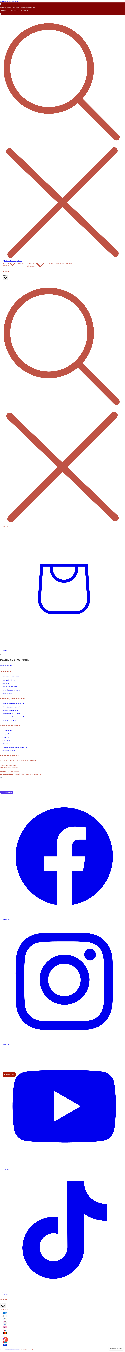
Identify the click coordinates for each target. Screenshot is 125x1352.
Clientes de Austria (9, 720)
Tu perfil (6, 737)
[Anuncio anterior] (0, 4)
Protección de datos (9, 680)
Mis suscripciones (9, 750)
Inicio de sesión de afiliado (12, 713)
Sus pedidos (7, 734)
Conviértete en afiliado (10, 710)
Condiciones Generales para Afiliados (15, 717)
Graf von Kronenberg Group (12, 1349)
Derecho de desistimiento (11, 690)
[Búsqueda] (62, 137)
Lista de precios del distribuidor (13, 703)
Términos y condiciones (11, 677)
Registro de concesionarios (12, 707)
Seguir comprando (6, 665)
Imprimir (6, 683)
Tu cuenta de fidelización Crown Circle (15, 747)
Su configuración (8, 744)
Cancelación (7, 693)
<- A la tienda (7, 730)
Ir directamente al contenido (9, 1)
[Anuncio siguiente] (0, 14)
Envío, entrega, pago (10, 686)
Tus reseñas (7, 740)
